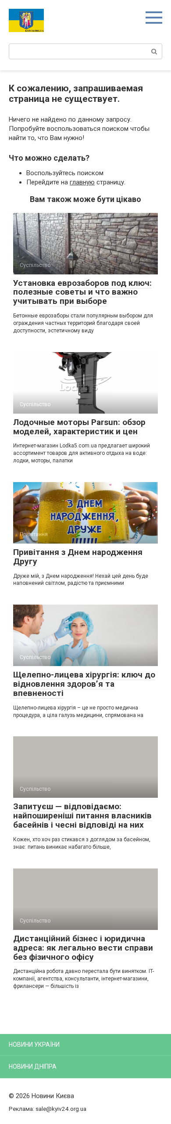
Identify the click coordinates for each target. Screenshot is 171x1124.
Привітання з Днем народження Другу (77, 556)
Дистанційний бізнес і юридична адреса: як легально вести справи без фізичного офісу (83, 947)
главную (82, 182)
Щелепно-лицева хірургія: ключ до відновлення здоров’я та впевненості (84, 684)
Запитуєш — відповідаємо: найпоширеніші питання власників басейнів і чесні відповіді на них (82, 815)
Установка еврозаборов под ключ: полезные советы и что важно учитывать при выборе (82, 292)
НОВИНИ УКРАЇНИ (34, 1044)
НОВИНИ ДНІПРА (33, 1066)
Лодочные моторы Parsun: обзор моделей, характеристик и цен (79, 426)
